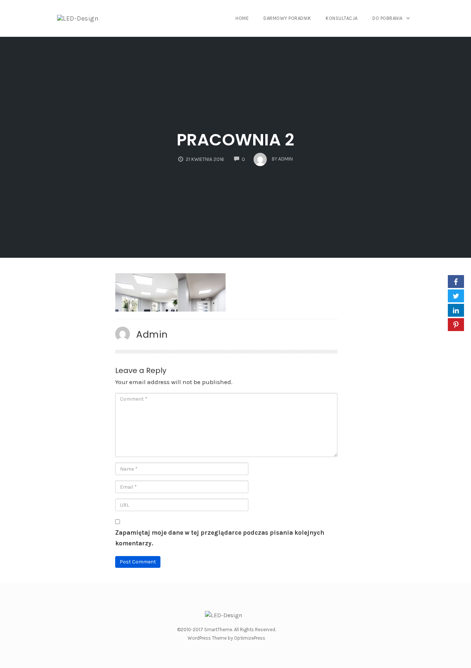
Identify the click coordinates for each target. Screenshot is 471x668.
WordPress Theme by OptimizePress (226, 638)
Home (242, 18)
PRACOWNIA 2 (235, 139)
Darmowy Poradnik (287, 18)
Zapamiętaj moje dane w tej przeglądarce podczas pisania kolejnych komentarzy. (219, 538)
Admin (152, 334)
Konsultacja (342, 18)
